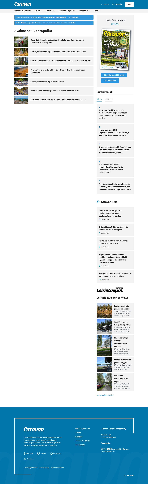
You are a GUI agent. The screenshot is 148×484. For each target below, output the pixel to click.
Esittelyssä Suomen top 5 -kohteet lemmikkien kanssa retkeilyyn (58, 51)
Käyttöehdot (44, 468)
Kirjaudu (118, 4)
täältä (76, 17)
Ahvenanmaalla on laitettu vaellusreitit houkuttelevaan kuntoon (58, 99)
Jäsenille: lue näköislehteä (114, 75)
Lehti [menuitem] (96, 11)
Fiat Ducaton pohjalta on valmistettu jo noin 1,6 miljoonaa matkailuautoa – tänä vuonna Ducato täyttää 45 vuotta (115, 187)
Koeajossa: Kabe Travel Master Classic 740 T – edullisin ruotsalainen (115, 274)
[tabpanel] (115, 149)
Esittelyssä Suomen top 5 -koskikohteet (47, 81)
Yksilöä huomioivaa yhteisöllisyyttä (122, 361)
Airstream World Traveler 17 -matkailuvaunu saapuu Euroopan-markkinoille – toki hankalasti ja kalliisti (113, 114)
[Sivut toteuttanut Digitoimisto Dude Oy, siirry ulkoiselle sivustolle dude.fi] (129, 475)
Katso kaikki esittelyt (105, 395)
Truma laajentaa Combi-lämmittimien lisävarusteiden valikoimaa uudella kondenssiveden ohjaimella (115, 150)
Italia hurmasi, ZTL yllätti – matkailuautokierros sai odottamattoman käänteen (110, 213)
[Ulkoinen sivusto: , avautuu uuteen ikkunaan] (115, 49)
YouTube (30, 459)
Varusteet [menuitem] (50, 11)
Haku (106, 4)
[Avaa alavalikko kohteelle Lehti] (100, 10)
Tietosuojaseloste (30, 468)
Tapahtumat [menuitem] (80, 444)
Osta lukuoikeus (110, 80)
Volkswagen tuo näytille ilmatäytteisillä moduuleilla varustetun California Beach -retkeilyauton (111, 168)
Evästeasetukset (57, 468)
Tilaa (129, 4)
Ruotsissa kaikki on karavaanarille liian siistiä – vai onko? (113, 242)
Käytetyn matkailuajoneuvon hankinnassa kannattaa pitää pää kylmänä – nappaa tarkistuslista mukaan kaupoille (113, 258)
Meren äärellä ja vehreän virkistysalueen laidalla (121, 342)
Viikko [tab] (99, 99)
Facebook (29, 453)
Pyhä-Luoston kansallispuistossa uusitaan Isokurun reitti (54, 90)
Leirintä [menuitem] (38, 11)
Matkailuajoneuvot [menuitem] (22, 11)
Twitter (43, 453)
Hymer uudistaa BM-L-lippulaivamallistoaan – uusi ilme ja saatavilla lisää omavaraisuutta (114, 132)
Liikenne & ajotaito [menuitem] (67, 11)
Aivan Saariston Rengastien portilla (122, 323)
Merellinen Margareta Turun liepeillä (121, 378)
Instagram (57, 453)
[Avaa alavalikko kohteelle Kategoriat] (90, 10)
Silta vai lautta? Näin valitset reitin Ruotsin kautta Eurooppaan (113, 228)
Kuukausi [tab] (108, 99)
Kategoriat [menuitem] (83, 11)
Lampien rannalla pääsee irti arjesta (122, 307)
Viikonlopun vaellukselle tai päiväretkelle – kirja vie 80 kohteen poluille (60, 60)
